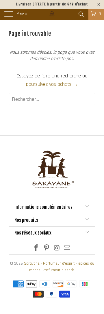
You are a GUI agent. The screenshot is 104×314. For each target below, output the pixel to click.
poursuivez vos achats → (52, 84)
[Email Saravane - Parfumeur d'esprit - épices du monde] (67, 249)
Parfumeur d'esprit (58, 270)
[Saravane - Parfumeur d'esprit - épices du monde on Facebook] (36, 249)
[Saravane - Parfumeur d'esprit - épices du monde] (52, 14)
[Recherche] (81, 14)
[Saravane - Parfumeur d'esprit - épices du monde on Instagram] (57, 249)
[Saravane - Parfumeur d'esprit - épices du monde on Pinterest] (46, 249)
